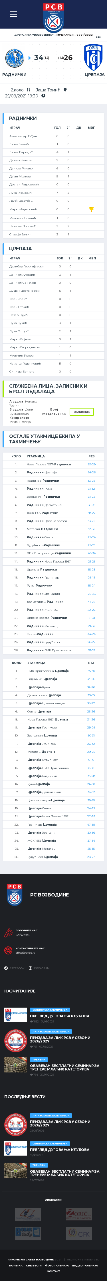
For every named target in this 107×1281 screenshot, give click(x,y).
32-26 (91, 687)
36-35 (91, 505)
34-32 (91, 792)
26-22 (92, 642)
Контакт (53, 1271)
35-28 (91, 569)
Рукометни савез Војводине (31, 1259)
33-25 (91, 650)
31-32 (91, 489)
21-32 (91, 626)
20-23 (92, 594)
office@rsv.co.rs (25, 952)
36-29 (91, 703)
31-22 (91, 497)
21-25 (91, 561)
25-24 (92, 537)
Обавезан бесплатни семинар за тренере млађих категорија (65, 1067)
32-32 (91, 529)
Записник (82, 411)
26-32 (91, 744)
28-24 (91, 857)
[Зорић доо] (79, 1213)
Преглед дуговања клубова (59, 1016)
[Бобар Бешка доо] (28, 1233)
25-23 (91, 545)
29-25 (91, 752)
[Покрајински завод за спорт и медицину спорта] (28, 1214)
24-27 (91, 808)
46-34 (92, 553)
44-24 (92, 634)
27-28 (91, 816)
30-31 (91, 735)
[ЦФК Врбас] (79, 1233)
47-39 (91, 824)
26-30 (91, 784)
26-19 (91, 577)
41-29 (91, 602)
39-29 (92, 464)
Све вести (34, 1265)
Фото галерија (57, 1265)
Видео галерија (85, 1265)
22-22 (92, 610)
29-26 (91, 727)
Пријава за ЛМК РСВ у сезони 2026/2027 (60, 1039)
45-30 (91, 671)
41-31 (91, 618)
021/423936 (22, 935)
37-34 (91, 840)
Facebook (17, 968)
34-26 (92, 472)
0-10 (91, 760)
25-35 (91, 848)
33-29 (91, 481)
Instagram (41, 968)
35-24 (91, 585)
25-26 (91, 711)
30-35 (91, 695)
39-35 (91, 800)
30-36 (91, 832)
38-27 (92, 513)
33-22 (91, 521)
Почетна (16, 1265)
